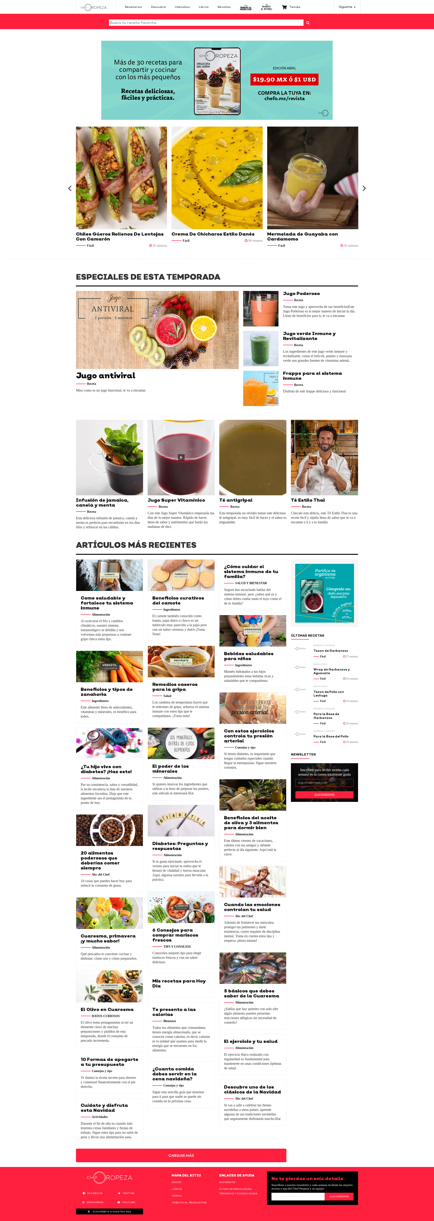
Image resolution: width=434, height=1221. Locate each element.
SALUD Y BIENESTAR (251, 583)
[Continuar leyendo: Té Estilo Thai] (324, 457)
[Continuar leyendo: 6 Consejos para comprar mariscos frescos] (181, 907)
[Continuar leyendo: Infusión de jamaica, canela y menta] (109, 457)
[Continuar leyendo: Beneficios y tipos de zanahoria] (109, 666)
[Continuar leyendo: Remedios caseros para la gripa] (181, 661)
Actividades (100, 1117)
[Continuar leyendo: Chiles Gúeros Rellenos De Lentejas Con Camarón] (86, 178)
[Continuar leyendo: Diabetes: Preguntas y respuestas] (181, 820)
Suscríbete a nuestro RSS (111, 1211)
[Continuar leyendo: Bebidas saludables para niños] (252, 631)
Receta (91, 383)
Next (364, 188)
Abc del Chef (101, 874)
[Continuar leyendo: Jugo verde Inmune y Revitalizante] (260, 348)
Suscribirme (324, 794)
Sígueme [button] (346, 7)
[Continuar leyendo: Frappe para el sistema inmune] (260, 388)
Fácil (150, 240)
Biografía (227, 1182)
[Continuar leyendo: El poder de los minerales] (181, 743)
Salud (167, 695)
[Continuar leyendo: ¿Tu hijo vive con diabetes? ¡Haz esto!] (109, 744)
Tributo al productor (189, 1202)
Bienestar (169, 1021)
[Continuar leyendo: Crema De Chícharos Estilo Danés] (181, 178)
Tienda (177, 1195)
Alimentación (101, 614)
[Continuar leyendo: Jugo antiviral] (157, 330)
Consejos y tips (245, 747)
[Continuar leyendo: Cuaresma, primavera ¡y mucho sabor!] (109, 913)
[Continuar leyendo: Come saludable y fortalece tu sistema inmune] (109, 575)
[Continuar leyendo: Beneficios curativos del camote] (181, 575)
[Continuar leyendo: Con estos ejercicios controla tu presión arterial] (252, 708)
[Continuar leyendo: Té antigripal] (252, 457)
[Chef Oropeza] (93, 7)
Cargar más (181, 1155)
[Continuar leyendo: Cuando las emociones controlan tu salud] (252, 881)
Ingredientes (171, 609)
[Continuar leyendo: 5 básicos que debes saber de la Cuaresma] (252, 968)
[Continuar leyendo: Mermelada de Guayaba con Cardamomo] (277, 178)
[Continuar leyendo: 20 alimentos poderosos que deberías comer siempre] (109, 830)
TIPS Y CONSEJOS (177, 946)
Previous (69, 188)
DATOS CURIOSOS (106, 1016)
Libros (177, 1188)
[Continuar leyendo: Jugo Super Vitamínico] (181, 457)
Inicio (177, 1182)
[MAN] (266, 7)
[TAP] (245, 7)
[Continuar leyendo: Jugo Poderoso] (260, 308)
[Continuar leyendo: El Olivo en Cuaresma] (109, 986)
